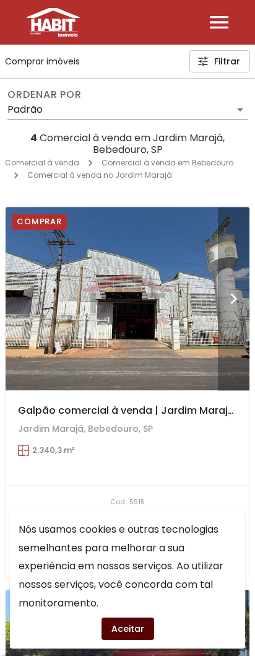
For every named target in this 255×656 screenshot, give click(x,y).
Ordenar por (44, 95)
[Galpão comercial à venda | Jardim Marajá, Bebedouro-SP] (127, 298)
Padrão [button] (25, 109)
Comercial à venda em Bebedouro (167, 162)
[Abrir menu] (219, 22)
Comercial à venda (42, 162)
